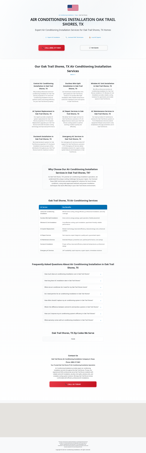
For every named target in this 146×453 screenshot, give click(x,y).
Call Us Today (73, 384)
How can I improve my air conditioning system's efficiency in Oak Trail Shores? (69, 313)
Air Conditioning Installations (66, 15)
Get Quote (93, 48)
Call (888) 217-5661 (51, 48)
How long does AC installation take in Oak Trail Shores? (62, 280)
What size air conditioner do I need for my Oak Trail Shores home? (65, 287)
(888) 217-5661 (75, 362)
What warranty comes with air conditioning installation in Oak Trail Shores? (68, 320)
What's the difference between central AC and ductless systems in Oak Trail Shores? (71, 307)
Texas (76, 15)
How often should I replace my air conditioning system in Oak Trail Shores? (68, 300)
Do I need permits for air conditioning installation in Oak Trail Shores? (67, 294)
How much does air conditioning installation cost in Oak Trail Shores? (66, 274)
